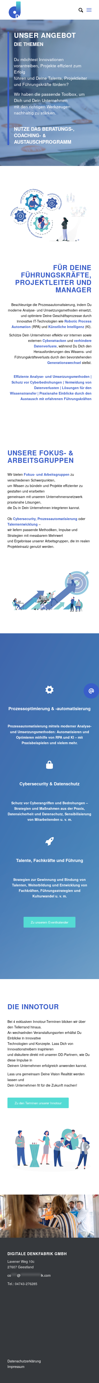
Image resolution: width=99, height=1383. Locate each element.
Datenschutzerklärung (24, 1361)
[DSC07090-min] (94, 1232)
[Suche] (78, 9)
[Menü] (89, 10)
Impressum (16, 1366)
